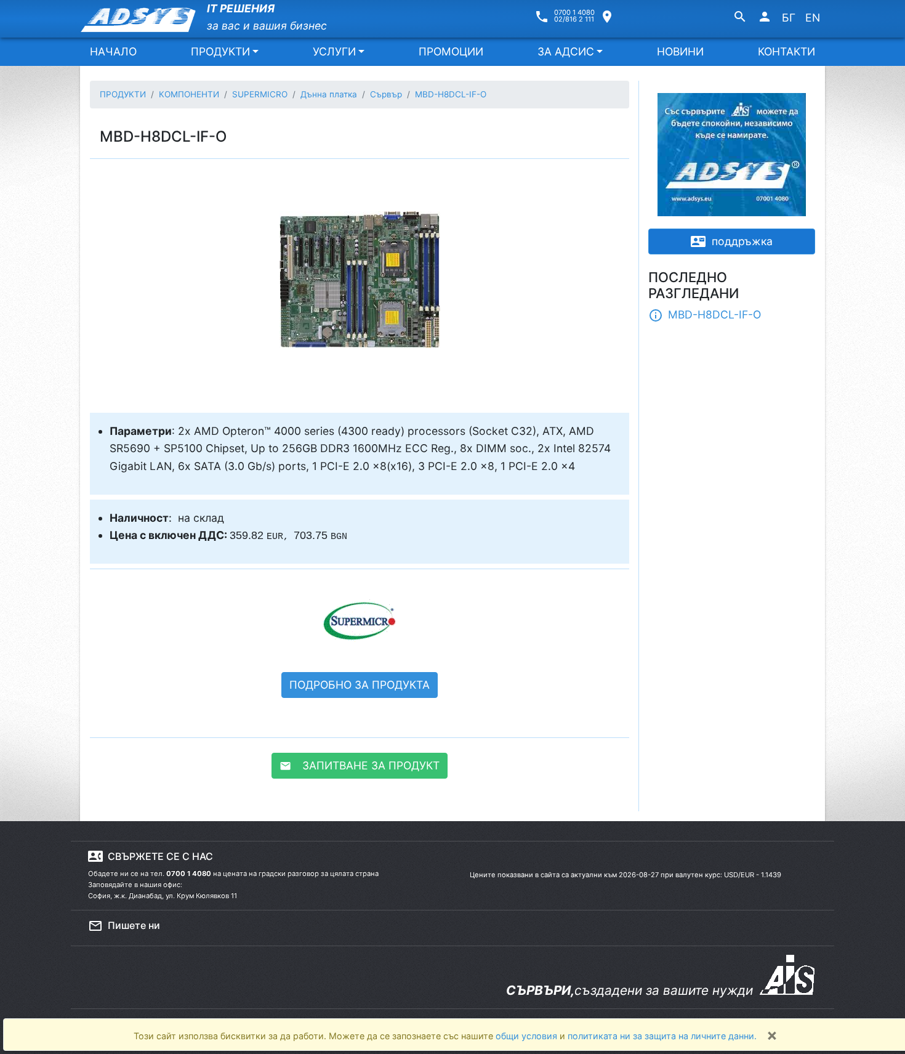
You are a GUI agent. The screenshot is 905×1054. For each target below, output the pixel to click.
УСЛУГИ (334, 51)
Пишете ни (124, 925)
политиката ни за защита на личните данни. (662, 1036)
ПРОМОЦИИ (451, 51)
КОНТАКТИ (786, 51)
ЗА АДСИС (565, 51)
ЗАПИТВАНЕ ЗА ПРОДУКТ (360, 765)
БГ (788, 17)
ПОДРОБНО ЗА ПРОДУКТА (359, 684)
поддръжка (732, 241)
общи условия (528, 1036)
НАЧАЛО (113, 51)
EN (812, 17)
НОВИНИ (680, 51)
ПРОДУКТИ (220, 51)
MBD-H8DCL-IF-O (704, 315)
